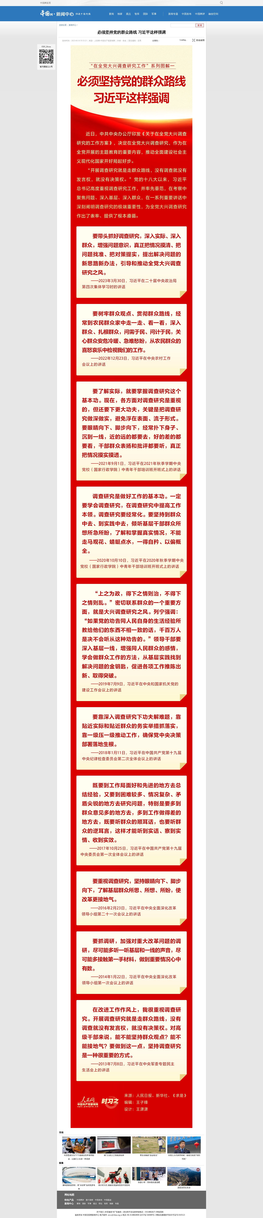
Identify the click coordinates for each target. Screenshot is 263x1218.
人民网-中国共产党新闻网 (104, 41)
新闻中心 (72, 25)
